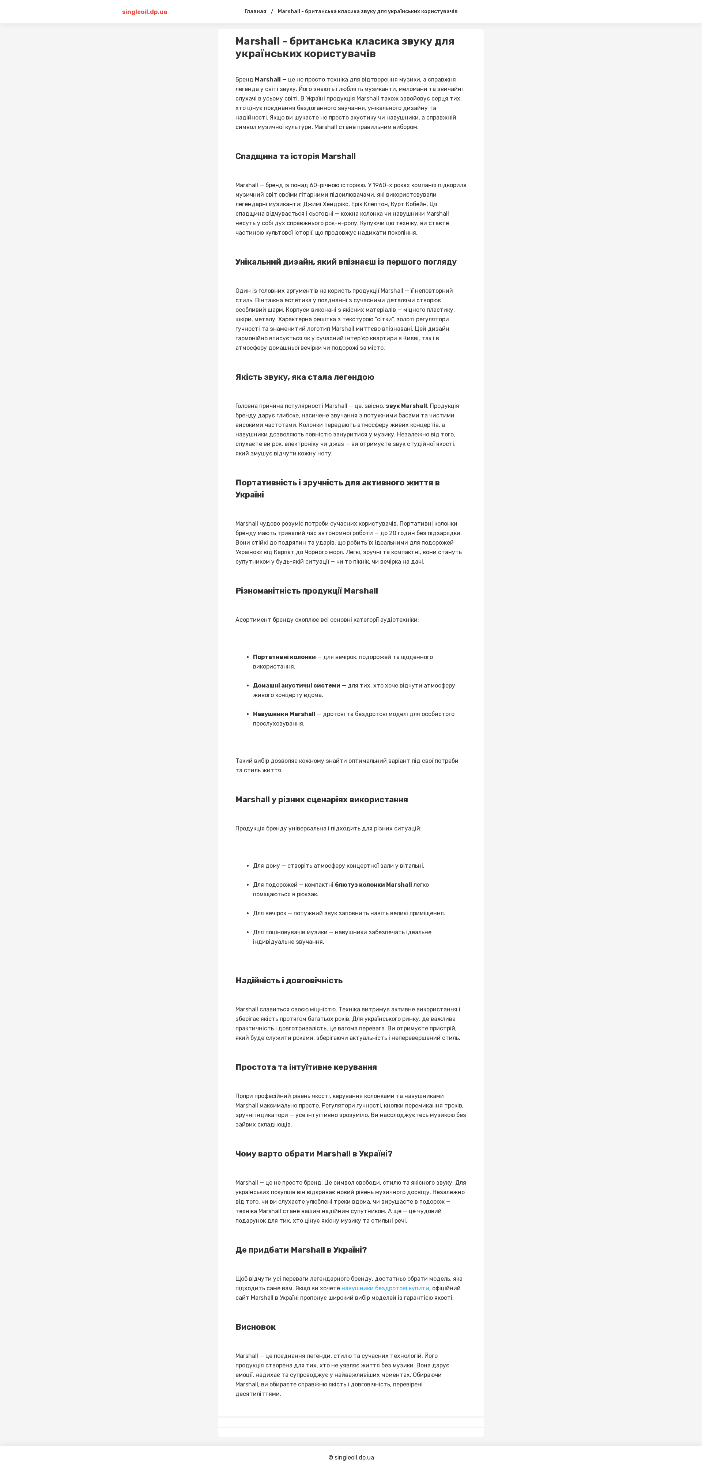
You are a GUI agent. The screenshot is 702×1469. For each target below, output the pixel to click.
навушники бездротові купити (385, 1288)
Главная (255, 11)
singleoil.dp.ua (144, 11)
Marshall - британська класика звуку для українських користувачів (368, 11)
